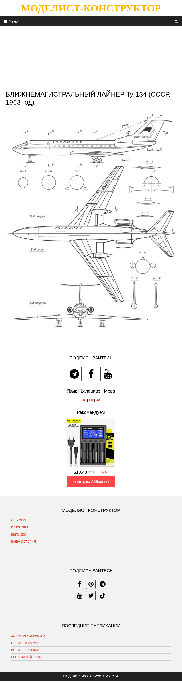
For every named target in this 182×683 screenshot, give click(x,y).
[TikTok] (102, 595)
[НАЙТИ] (176, 21)
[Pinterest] (91, 584)
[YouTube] (107, 374)
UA (98, 400)
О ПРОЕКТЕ (20, 520)
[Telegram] (74, 374)
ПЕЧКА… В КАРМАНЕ (27, 643)
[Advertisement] (91, 57)
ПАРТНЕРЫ (19, 527)
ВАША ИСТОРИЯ (23, 541)
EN (91, 400)
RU (84, 400)
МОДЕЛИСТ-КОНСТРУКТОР (91, 8)
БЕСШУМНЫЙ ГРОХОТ (28, 657)
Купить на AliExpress (91, 481)
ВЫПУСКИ (18, 534)
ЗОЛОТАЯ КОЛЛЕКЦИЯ (28, 635)
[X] (91, 595)
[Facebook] (91, 374)
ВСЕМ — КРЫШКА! (25, 650)
